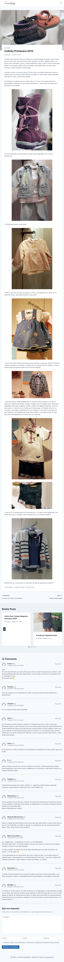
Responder (58, 664)
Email (25, 938)
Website (46, 938)
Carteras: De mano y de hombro (12, 597)
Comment (6, 917)
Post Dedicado (9, 587)
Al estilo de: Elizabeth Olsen (46, 635)
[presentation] (48, 622)
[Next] (59, 629)
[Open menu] (60, 3)
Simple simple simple (55, 597)
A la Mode (7, 48)
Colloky (25, 72)
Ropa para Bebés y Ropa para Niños (24, 587)
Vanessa (8, 54)
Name (5, 938)
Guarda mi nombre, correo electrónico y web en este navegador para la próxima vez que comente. (31, 942)
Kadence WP (50, 957)
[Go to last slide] (4, 629)
